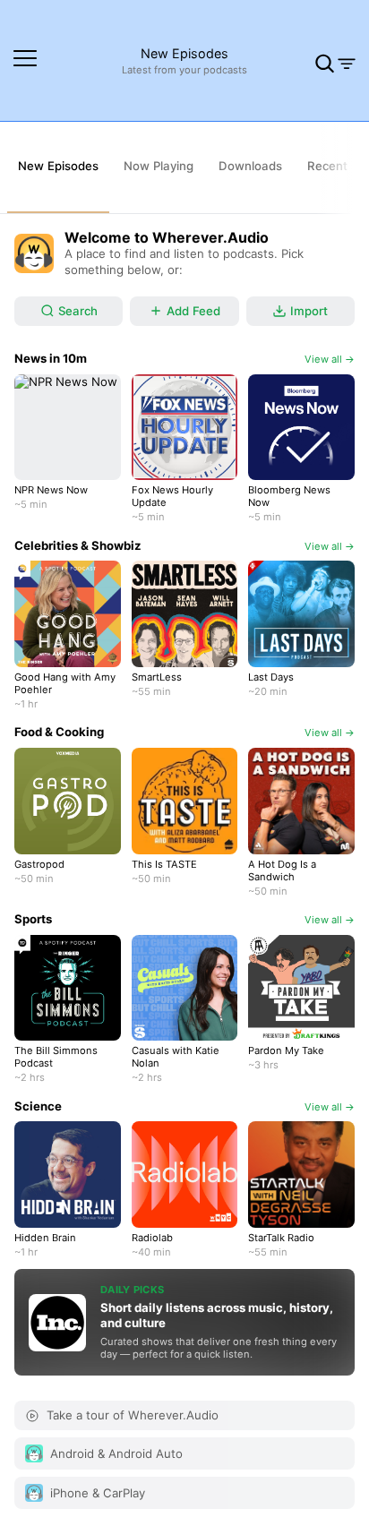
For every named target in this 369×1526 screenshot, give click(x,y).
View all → (330, 359)
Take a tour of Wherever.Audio (133, 1415)
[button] (25, 61)
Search (78, 311)
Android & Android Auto (116, 1453)
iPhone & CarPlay (97, 1493)
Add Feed (193, 311)
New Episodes (184, 53)
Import (309, 311)
